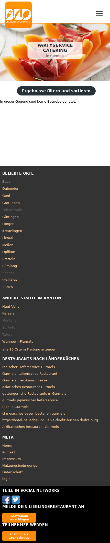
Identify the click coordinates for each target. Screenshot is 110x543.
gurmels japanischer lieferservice (30, 400)
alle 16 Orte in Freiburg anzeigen (29, 349)
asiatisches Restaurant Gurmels (28, 387)
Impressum (11, 459)
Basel (7, 182)
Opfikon (8, 252)
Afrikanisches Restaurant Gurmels (30, 427)
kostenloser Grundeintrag (19, 536)
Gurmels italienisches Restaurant (29, 374)
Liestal (7, 238)
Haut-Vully (10, 306)
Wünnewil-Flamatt (17, 341)
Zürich (7, 287)
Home (7, 446)
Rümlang (9, 266)
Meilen (7, 245)
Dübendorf (11, 188)
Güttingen (10, 217)
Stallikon (9, 280)
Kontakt (8, 452)
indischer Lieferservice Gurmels (28, 367)
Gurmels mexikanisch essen (25, 380)
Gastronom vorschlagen (19, 517)
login (6, 479)
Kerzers (8, 313)
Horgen (8, 224)
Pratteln (8, 259)
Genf (6, 196)
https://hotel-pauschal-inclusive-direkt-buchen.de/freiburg (50, 420)
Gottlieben (11, 203)
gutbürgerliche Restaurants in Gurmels (34, 393)
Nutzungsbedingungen (20, 465)
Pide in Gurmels (15, 407)
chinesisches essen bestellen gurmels (33, 413)
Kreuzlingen (12, 231)
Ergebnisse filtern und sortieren (56, 91)
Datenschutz (12, 472)
